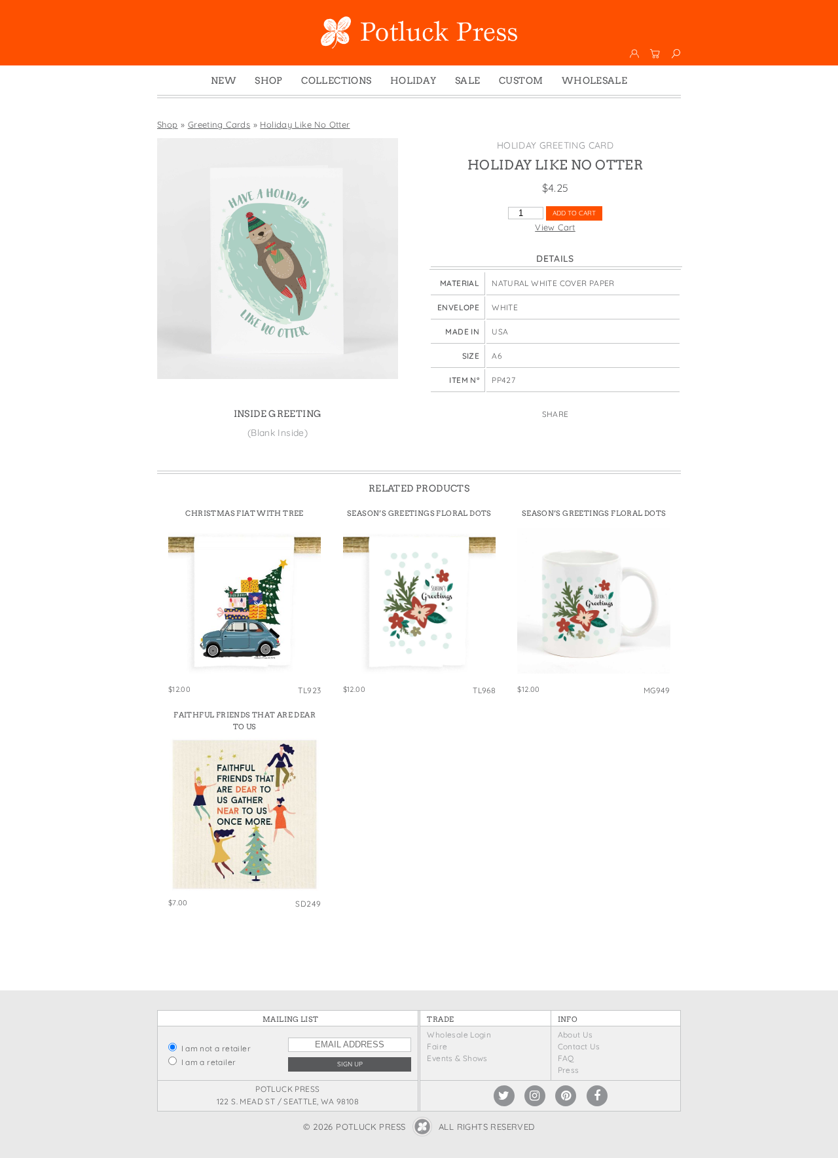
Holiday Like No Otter (305, 124)
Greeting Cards (219, 124)
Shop (269, 80)
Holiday (413, 80)
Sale (468, 80)
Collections (336, 80)
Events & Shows (457, 1058)
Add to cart (574, 213)
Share (555, 414)
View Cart (555, 227)
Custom (521, 80)
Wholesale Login (459, 1035)
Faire (437, 1046)
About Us (575, 1035)
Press (568, 1070)
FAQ (566, 1058)
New (223, 80)
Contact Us (579, 1046)
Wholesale (595, 80)
